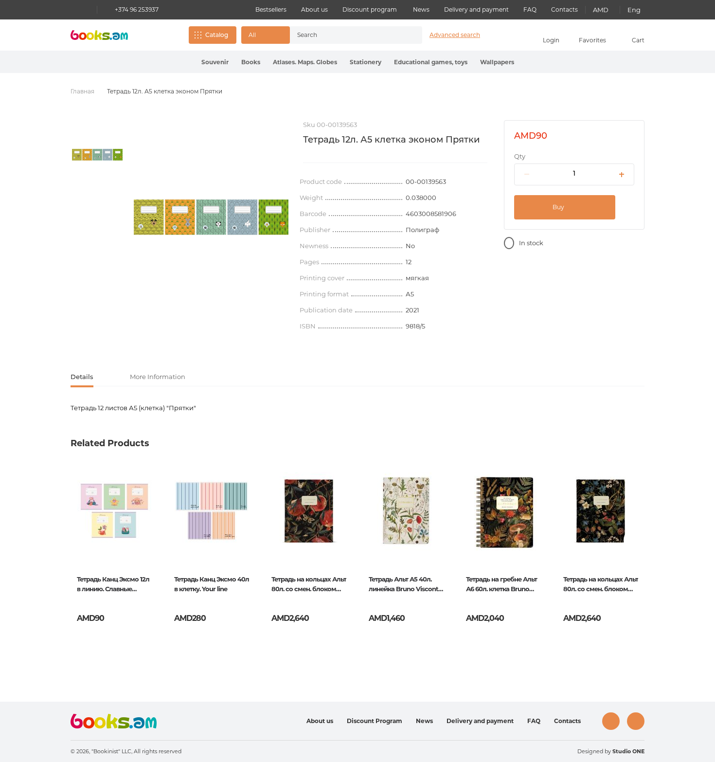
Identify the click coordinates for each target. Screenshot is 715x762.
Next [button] (636, 540)
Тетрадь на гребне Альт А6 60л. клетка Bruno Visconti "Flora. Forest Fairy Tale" (501, 585)
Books (250, 62)
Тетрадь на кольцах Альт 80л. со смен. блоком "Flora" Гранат (308, 585)
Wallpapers (497, 62)
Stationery (365, 62)
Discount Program (374, 721)
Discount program (369, 9)
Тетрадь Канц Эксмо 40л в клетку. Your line (211, 584)
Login (551, 40)
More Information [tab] (157, 377)
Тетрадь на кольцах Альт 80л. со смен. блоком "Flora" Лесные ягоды (600, 585)
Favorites (592, 40)
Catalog (216, 34)
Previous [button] (78, 540)
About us (314, 9)
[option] (97, 154)
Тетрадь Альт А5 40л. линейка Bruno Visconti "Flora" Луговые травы (404, 585)
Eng (634, 10)
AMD (600, 10)
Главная (82, 91)
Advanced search (454, 34)
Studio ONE (628, 751)
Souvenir (215, 62)
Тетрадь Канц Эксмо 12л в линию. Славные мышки (113, 585)
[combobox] (346, 35)
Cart (638, 40)
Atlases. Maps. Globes (305, 62)
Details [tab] (82, 377)
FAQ (529, 9)
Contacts (564, 9)
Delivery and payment (476, 9)
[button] (265, 35)
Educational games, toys (430, 62)
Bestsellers (270, 9)
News (421, 9)
